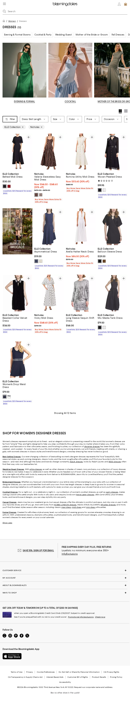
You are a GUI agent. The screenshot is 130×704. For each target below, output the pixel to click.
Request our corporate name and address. (93, 687)
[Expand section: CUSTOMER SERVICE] (65, 570)
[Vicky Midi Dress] (49, 293)
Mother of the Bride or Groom (92, 34)
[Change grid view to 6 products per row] (125, 111)
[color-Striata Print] (40, 194)
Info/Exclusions (70, 554)
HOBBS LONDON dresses (65, 505)
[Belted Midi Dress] (17, 152)
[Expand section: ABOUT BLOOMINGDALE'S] (65, 585)
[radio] (5, 186)
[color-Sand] (40, 261)
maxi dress (66, 507)
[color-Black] (4, 186)
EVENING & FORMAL (24, 101)
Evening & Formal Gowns (17, 34)
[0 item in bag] (125, 4)
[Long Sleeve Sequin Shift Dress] (81, 293)
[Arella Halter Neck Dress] (81, 226)
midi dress (76, 507)
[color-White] (104, 190)
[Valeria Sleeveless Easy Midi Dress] (49, 152)
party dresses (112, 492)
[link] (17, 183)
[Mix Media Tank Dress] (112, 293)
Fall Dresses (118, 34)
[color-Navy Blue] (36, 261)
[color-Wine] (9, 186)
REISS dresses (115, 462)
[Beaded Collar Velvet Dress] (17, 293)
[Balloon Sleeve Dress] (112, 226)
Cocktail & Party (42, 34)
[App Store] (12, 656)
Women (12, 21)
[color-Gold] (104, 261)
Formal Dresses (9, 512)
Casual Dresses (10, 502)
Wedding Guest (63, 34)
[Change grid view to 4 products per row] (120, 111)
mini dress (90, 507)
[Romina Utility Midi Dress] (81, 152)
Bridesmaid (8, 482)
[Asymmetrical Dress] (49, 226)
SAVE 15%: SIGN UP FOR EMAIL (38, 550)
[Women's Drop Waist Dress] (17, 359)
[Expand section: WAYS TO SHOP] (65, 593)
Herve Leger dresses (85, 495)
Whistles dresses (108, 505)
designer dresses (92, 447)
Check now (100, 617)
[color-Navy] (4, 396)
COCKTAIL (70, 101)
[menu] (4, 4)
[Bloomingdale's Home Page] (65, 4)
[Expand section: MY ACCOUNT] (65, 578)
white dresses (35, 469)
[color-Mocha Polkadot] (36, 194)
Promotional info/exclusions (81, 617)
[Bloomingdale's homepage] (4, 21)
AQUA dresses (76, 462)
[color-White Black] (104, 327)
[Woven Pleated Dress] (112, 152)
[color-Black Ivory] (99, 327)
